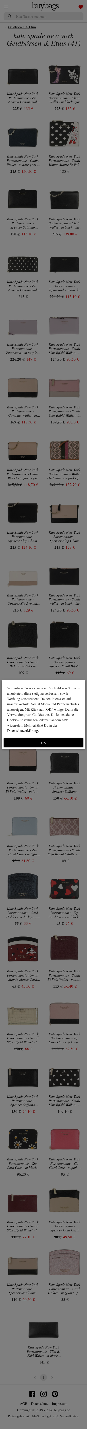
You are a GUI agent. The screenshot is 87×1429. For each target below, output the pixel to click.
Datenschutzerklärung (22, 730)
